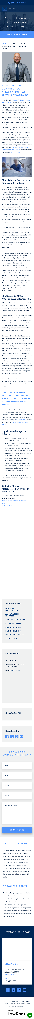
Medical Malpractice (12, 609)
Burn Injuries (13, 631)
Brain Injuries (13, 627)
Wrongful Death (14, 635)
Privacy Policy (8, 1003)
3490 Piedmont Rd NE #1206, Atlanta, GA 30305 (16, 971)
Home (4, 44)
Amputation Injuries (12, 615)
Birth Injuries (13, 623)
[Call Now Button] (29, 1015)
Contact (15, 147)
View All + (11, 638)
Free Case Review (17, 34)
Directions (10, 975)
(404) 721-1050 (18, 3)
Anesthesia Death (15, 620)
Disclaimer (16, 1003)
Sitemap (22, 1003)
